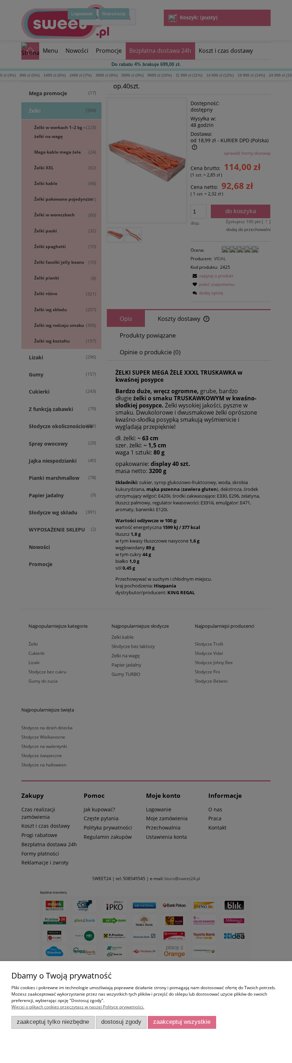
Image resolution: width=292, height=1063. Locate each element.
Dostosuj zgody (121, 1021)
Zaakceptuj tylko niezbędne (53, 1021)
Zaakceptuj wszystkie (181, 1021)
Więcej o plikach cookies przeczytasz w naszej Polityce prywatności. (77, 1007)
